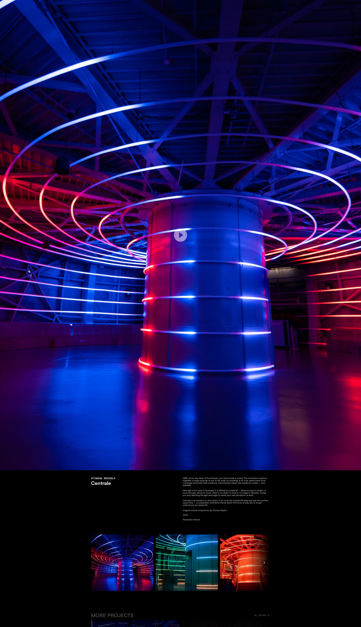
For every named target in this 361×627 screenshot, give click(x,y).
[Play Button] (180, 235)
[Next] (264, 562)
